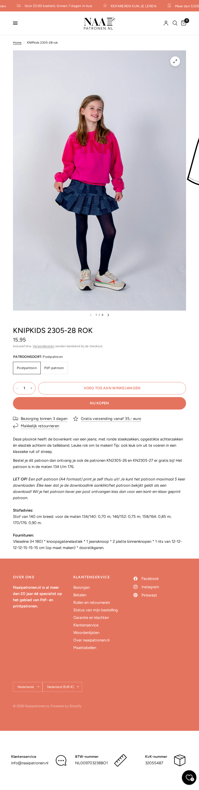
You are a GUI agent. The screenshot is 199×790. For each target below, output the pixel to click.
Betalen (79, 595)
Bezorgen (81, 587)
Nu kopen (99, 403)
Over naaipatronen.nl (91, 640)
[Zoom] (175, 61)
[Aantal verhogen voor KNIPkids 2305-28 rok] (31, 388)
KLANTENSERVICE (91, 577)
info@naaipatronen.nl (29, 763)
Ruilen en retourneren (91, 602)
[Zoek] (175, 23)
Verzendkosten (43, 346)
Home (17, 42)
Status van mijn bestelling (95, 610)
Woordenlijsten (86, 632)
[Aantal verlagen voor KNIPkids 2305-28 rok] (17, 388)
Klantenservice (85, 625)
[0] (182, 23)
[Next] (108, 315)
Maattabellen (84, 647)
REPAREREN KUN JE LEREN (130, 6)
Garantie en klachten (91, 617)
